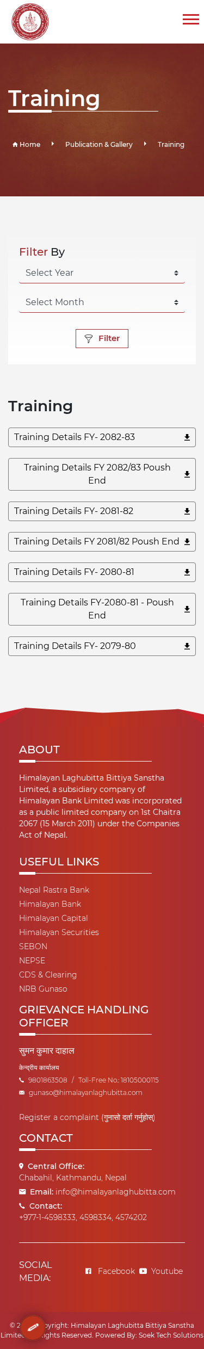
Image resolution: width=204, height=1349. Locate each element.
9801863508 (47, 1080)
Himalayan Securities (59, 932)
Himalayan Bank (50, 904)
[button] (190, 17)
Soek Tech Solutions (171, 1335)
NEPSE (32, 961)
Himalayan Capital (53, 918)
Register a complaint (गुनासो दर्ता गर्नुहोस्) (87, 1117)
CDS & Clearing (48, 975)
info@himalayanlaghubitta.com (115, 1192)
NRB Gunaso (43, 989)
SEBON (33, 946)
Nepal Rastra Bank (54, 890)
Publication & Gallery (99, 144)
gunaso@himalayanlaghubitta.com (86, 1092)
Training (171, 144)
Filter (109, 338)
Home (29, 144)
